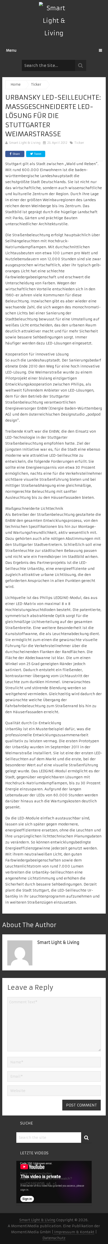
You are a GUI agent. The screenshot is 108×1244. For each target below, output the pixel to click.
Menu (11, 50)
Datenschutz (53, 1238)
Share (16, 153)
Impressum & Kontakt (73, 1232)
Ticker (79, 143)
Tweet (37, 153)
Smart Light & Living (24, 143)
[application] (54, 1182)
